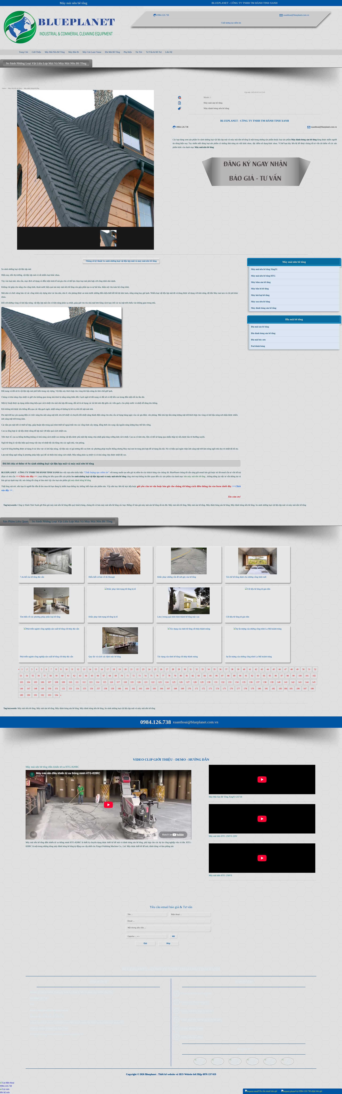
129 (201, 682)
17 (108, 669)
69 (116, 676)
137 (257, 682)
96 (276, 676)
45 (274, 669)
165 (154, 688)
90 (240, 676)
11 (72, 669)
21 (131, 669)
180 (259, 688)
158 (105, 688)
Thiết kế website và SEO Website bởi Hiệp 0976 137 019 (187, 1074)
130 (208, 682)
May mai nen (219, 293)
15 (96, 669)
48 (291, 669)
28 (173, 669)
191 (35, 695)
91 (246, 676)
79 (175, 676)
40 (244, 669)
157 (98, 688)
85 (210, 676)
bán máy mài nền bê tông (108, 505)
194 (56, 695)
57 (45, 676)
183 (280, 688)
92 (252, 676)
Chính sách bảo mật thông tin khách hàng (201, 1019)
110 (70, 682)
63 (80, 676)
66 (98, 676)
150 (49, 688)
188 (312, 688)
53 (21, 676)
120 (139, 682)
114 (97, 682)
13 (84, 669)
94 (264, 676)
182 (273, 688)
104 (28, 682)
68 (110, 676)
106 (42, 682)
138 (264, 682)
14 (90, 669)
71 (128, 676)
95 (270, 676)
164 (147, 688)
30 (185, 669)
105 (35, 682)
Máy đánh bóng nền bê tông (242, 505)
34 (208, 669)
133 (229, 682)
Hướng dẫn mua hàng (191, 1037)
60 (62, 676)
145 (313, 682)
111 (77, 682)
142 (292, 682)
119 (131, 682)
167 (168, 688)
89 (234, 676)
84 (205, 676)
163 (140, 688)
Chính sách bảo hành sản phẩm (196, 993)
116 (111, 682)
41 (250, 669)
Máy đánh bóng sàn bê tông (218, 505)
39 (238, 669)
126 (180, 682)
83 (199, 676)
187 (305, 688)
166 (161, 688)
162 (133, 688)
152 (63, 688)
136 (250, 682)
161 (126, 688)
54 (27, 676)
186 (298, 688)
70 (122, 676)
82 (193, 676)
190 (28, 695)
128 (195, 682)
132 (222, 682)
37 (226, 669)
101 (307, 676)
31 (191, 669)
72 (133, 676)
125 (173, 682)
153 (70, 688)
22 (137, 669)
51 (309, 669)
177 (238, 688)
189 (21, 695)
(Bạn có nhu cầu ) (19, 476)
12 (78, 669)
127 (187, 682)
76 (157, 676)
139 (271, 682)
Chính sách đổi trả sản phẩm (195, 1002)
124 (166, 682)
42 (256, 669)
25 (155, 669)
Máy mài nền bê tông (73, 3)
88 (228, 676)
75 (151, 676)
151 (56, 688)
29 (179, 669)
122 (152, 682)
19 (119, 669)
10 (66, 669)
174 (217, 688)
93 (258, 676)
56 (39, 676)
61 (68, 676)
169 (182, 688)
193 (49, 695)
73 (139, 676)
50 (303, 669)
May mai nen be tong (132, 449)
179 (252, 688)
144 (306, 682)
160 (119, 688)
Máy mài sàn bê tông (196, 505)
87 (222, 676)
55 (33, 676)
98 (288, 676)
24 (149, 669)
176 (231, 688)
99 (293, 676)
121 (145, 682)
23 (143, 669)
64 (86, 676)
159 (112, 688)
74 (145, 676)
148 (35, 688)
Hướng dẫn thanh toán (192, 1028)
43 (262, 669)
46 (280, 669)
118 (125, 682)
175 (224, 688)
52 (315, 669)
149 (42, 688)
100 (300, 676)
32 (197, 669)
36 (220, 669)
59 (56, 676)
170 (189, 688)
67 (104, 676)
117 (118, 682)
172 (203, 688)
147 (28, 688)
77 (163, 676)
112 (84, 682)
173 (210, 688)
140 (278, 682)
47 (285, 669)
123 (160, 682)
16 (102, 669)
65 (92, 676)
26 (161, 669)
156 (91, 688)
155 (84, 688)
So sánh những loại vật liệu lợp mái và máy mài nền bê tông (281, 505)
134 (236, 682)
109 (63, 682)
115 (104, 682)
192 (42, 695)
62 (74, 676)
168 (175, 688)
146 (21, 688)
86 (216, 676)
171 (196, 688)
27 (167, 669)
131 (215, 682)
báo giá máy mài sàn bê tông (147, 505)
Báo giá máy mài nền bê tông (55, 505)
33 (202, 669)
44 (268, 669)
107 (49, 682)
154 (77, 688)
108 (56, 682)
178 (245, 688)
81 (187, 676)
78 (169, 676)
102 (314, 676)
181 (266, 688)
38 (232, 669)
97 (282, 676)
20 (125, 669)
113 (90, 682)
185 (291, 688)
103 (21, 682)
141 (285, 682)
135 (243, 682)
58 (50, 676)
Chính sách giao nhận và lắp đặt (196, 1011)
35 (214, 669)
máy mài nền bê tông (65, 287)
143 (299, 682)
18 (114, 669)
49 (297, 669)
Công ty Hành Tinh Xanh (28, 505)
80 (181, 676)
